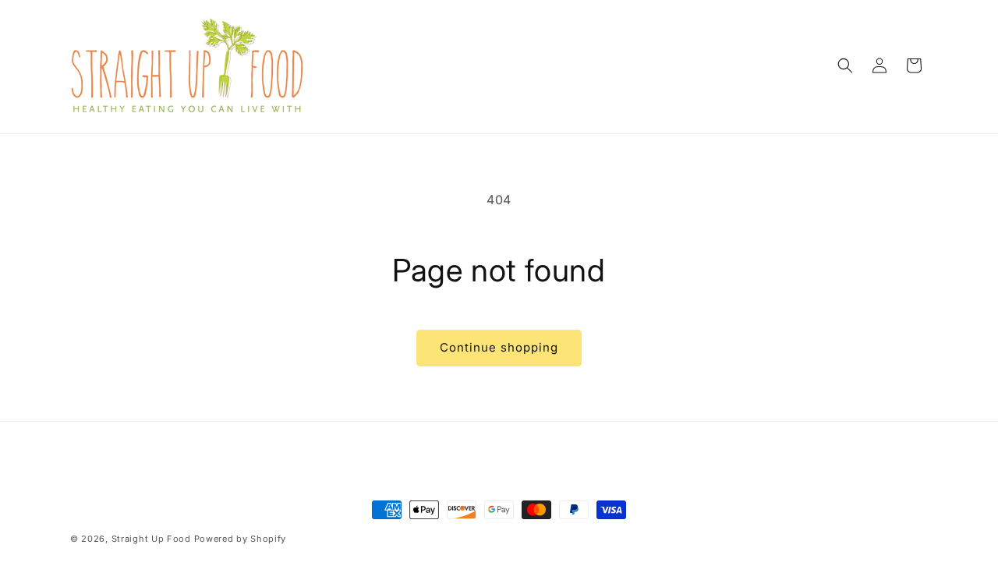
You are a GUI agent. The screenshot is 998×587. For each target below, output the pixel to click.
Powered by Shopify (240, 538)
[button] (845, 65)
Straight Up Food (151, 538)
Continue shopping (499, 347)
